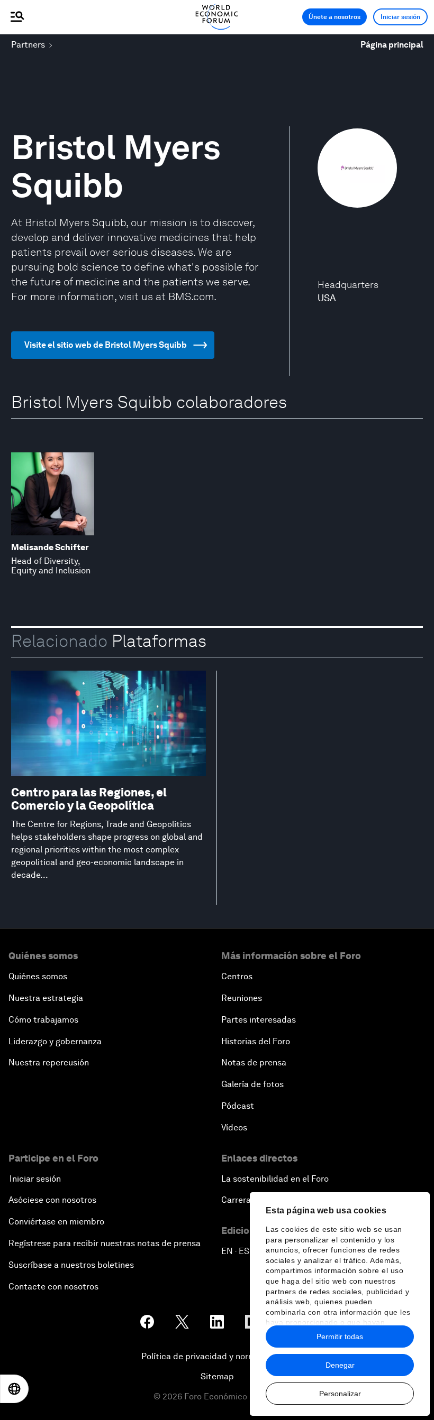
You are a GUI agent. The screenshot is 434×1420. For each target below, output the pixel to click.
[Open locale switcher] (14, 1389)
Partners (28, 45)
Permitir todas (340, 1336)
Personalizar (340, 1393)
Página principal (391, 45)
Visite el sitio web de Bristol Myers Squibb (105, 345)
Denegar (340, 1365)
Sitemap (217, 1376)
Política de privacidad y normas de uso (217, 1356)
